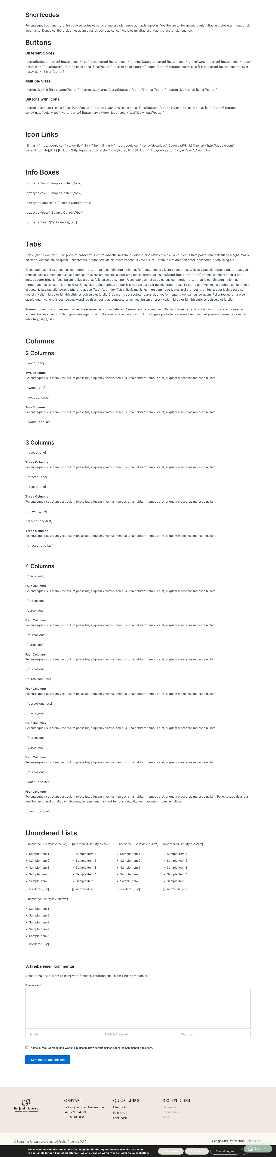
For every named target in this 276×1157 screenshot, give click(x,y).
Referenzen (120, 1113)
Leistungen (120, 1118)
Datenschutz (171, 1107)
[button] (258, 1148)
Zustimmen (171, 1151)
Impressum (171, 1112)
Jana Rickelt (254, 1141)
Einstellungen (45, 1152)
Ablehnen (197, 1151)
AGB (166, 1117)
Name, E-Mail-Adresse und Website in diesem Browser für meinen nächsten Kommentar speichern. (92, 1047)
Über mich (119, 1107)
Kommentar (33, 985)
